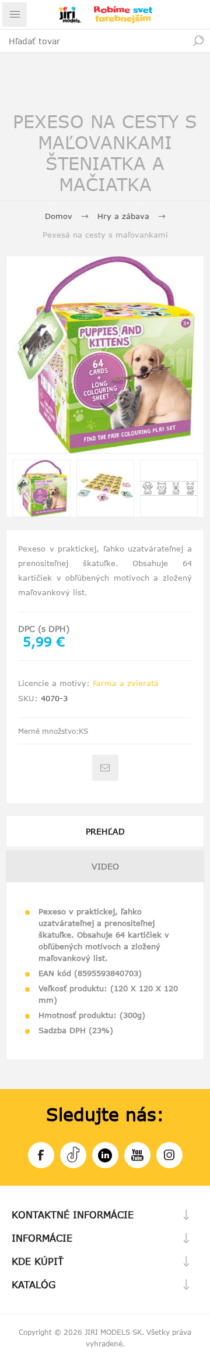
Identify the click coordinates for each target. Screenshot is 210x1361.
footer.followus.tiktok (73, 1155)
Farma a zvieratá (126, 683)
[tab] (105, 831)
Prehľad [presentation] (105, 831)
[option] (42, 488)
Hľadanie (198, 40)
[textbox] (93, 40)
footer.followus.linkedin (105, 1155)
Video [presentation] (105, 866)
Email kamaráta (105, 768)
